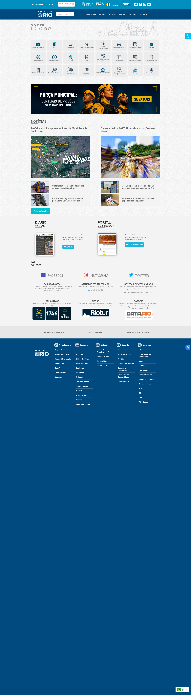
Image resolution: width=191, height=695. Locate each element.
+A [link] (52, 4)
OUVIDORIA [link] (143, 14)
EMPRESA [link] (132, 14)
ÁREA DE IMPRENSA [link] (95, 332)
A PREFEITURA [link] (91, 14)
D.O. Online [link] (68, 247)
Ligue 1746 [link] (97, 289)
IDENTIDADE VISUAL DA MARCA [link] (138, 332)
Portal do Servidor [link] (134, 244)
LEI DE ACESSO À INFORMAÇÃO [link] (52, 332)
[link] (188, 36)
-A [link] (49, 4)
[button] (71, 14)
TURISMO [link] (102, 14)
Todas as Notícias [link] (41, 211)
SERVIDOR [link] (122, 14)
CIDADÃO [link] (112, 14)
